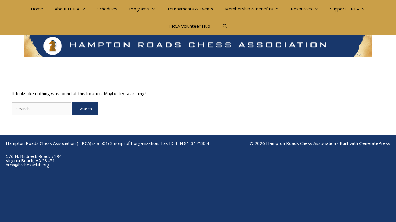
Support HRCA (344, 9)
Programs (139, 9)
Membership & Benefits (249, 9)
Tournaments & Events (190, 9)
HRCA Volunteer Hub (189, 26)
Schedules (107, 9)
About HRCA (67, 9)
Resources (301, 9)
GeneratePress (374, 143)
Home (37, 9)
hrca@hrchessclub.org (28, 165)
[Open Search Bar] (224, 26)
